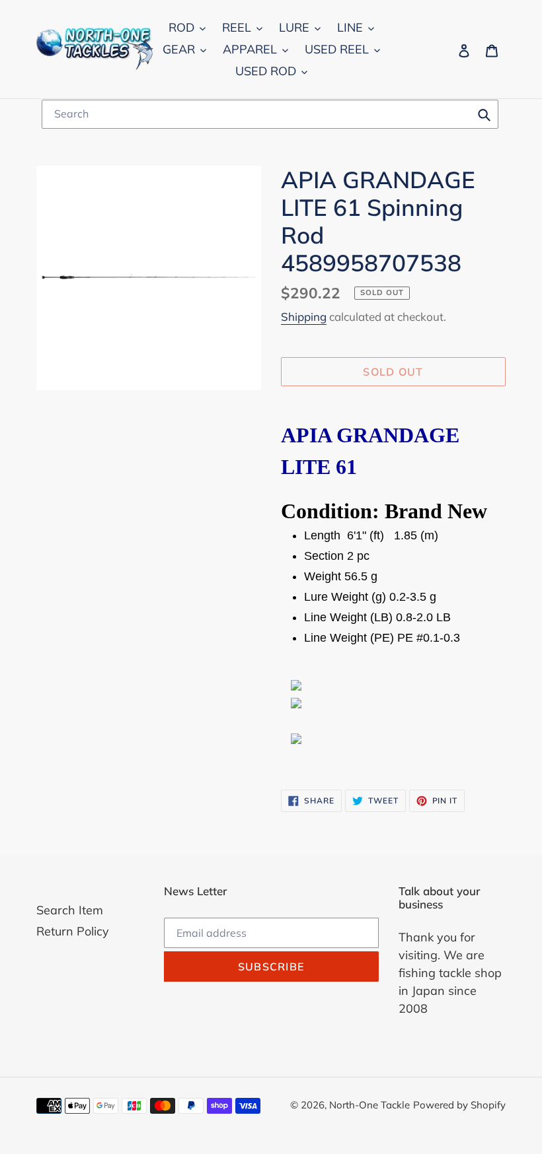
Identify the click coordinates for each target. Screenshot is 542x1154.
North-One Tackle (369, 1105)
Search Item (69, 910)
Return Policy (72, 931)
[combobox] (270, 114)
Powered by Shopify (459, 1105)
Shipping (304, 316)
